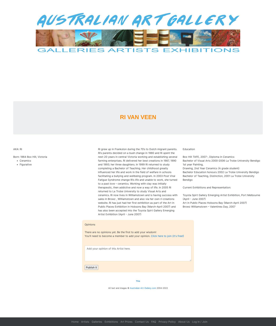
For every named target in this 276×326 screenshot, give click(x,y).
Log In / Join (199, 321)
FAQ (153, 321)
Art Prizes (126, 321)
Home (75, 321)
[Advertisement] (138, 77)
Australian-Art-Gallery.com (143, 288)
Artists (85, 321)
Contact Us (142, 321)
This (138, 281)
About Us (184, 321)
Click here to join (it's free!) (167, 236)
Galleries (97, 321)
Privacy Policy (167, 321)
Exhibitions (111, 321)
